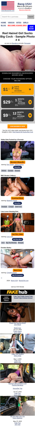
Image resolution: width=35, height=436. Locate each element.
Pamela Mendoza (17, 385)
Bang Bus (18, 167)
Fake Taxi (17, 296)
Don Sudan (10, 164)
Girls (25, 22)
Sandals (10, 170)
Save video (17, 333)
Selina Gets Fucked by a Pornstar (12, 139)
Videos (11, 22)
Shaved (17, 170)
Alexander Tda (17, 388)
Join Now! (31, 28)
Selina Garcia (19, 164)
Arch (3, 243)
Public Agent (24, 296)
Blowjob (20, 243)
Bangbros (15, 43)
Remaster (27, 43)
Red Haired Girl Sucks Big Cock (23, 132)
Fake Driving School (25, 298)
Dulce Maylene (17, 418)
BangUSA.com (23, 280)
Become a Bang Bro (25, 10)
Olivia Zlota (17, 356)
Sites (18, 22)
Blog (3, 25)
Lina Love (10, 236)
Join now (17, 424)
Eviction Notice (6, 247)
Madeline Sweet (12, 200)
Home (3, 22)
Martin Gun (17, 328)
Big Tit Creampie (17, 275)
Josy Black (17, 324)
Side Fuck (18, 206)
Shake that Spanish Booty (17, 323)
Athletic (4, 170)
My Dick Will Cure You (17, 416)
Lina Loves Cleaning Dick (9, 211)
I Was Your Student (17, 354)
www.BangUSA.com (7, 10)
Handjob (4, 206)
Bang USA (14, 280)
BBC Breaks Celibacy (8, 175)
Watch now (17, 362)
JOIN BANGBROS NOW (17, 126)
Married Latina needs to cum (18, 383)
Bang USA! (25, 3)
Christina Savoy (12, 272)
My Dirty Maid (17, 239)
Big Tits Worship (11, 243)
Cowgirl (11, 206)
